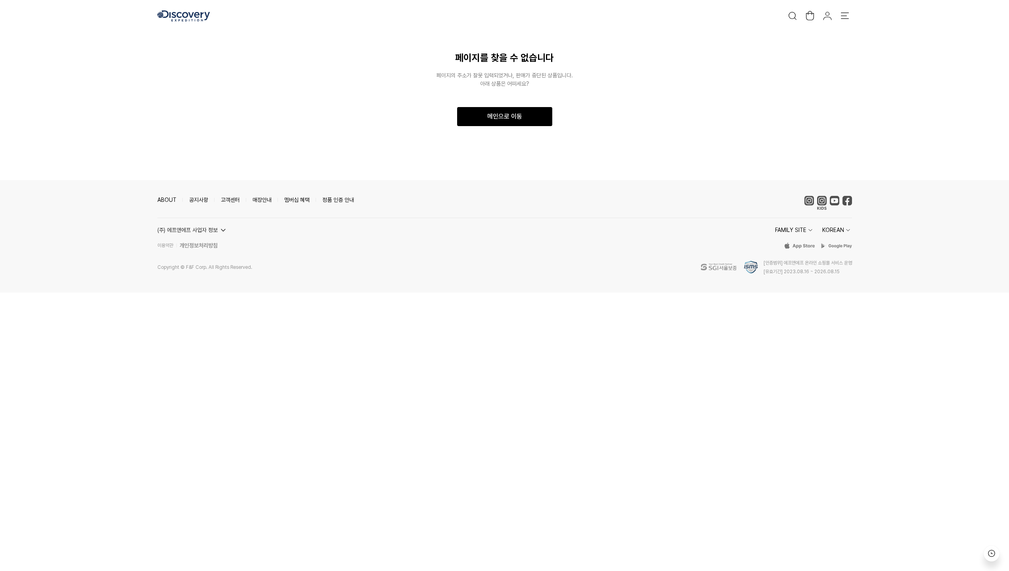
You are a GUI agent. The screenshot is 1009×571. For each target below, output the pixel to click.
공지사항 (198, 200)
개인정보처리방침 (199, 245)
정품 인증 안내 (338, 200)
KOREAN (833, 230)
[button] (192, 230)
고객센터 (230, 200)
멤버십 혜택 (297, 200)
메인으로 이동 (504, 116)
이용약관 (165, 245)
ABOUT (166, 200)
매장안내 (262, 200)
